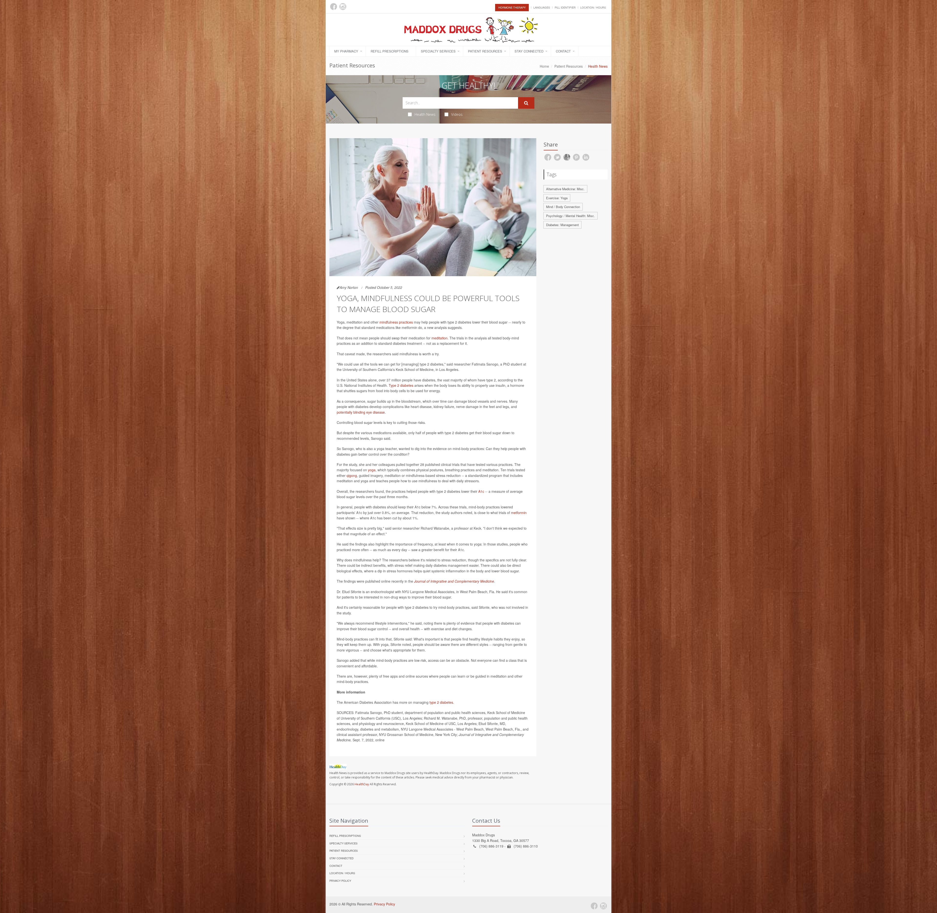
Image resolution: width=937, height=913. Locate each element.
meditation (439, 338)
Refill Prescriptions (389, 51)
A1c (481, 491)
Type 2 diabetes (401, 385)
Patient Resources (485, 51)
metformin (519, 512)
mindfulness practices (396, 322)
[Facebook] (333, 6)
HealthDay (362, 784)
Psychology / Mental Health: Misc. (570, 215)
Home (544, 66)
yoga (372, 469)
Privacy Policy (340, 880)
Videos (457, 114)
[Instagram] (342, 6)
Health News (425, 114)
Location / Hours (593, 7)
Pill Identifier (565, 7)
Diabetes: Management (562, 224)
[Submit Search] (526, 103)
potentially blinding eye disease (361, 412)
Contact (563, 51)
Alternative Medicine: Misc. (565, 189)
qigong (351, 475)
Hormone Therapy (512, 7)
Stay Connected (529, 51)
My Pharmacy (346, 51)
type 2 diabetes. (441, 702)
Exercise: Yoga (557, 198)
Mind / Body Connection (563, 206)
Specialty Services (438, 51)
